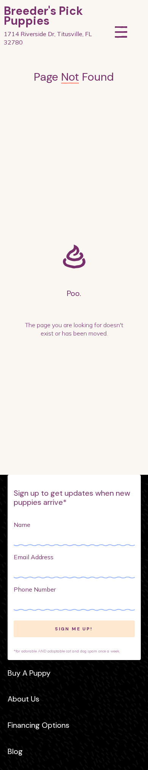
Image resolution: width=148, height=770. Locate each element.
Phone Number (35, 589)
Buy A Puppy (29, 673)
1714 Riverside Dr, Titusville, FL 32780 (48, 38)
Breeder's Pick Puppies (43, 16)
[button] (121, 26)
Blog (15, 751)
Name (22, 524)
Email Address (34, 557)
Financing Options (38, 725)
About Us (23, 699)
